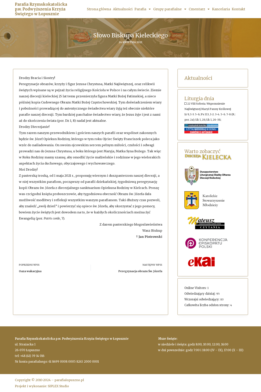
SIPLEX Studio (58, 386)
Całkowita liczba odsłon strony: (207, 305)
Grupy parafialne (167, 9)
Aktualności (123, 9)
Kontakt (238, 9)
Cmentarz (197, 9)
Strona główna (99, 9)
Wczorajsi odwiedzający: (202, 299)
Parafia (140, 9)
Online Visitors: (195, 288)
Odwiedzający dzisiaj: (200, 293)
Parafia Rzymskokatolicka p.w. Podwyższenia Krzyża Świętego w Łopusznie (41, 9)
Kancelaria (221, 9)
